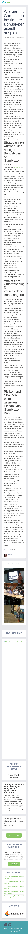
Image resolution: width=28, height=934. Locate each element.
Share (13, 549)
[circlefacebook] (6, 925)
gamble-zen (16, 167)
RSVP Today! (14, 835)
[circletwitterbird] (9, 925)
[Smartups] (6, 2)
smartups (12, 37)
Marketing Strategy (17, 38)
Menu (23, 3)
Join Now (14, 864)
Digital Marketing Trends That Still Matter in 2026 (14, 877)
